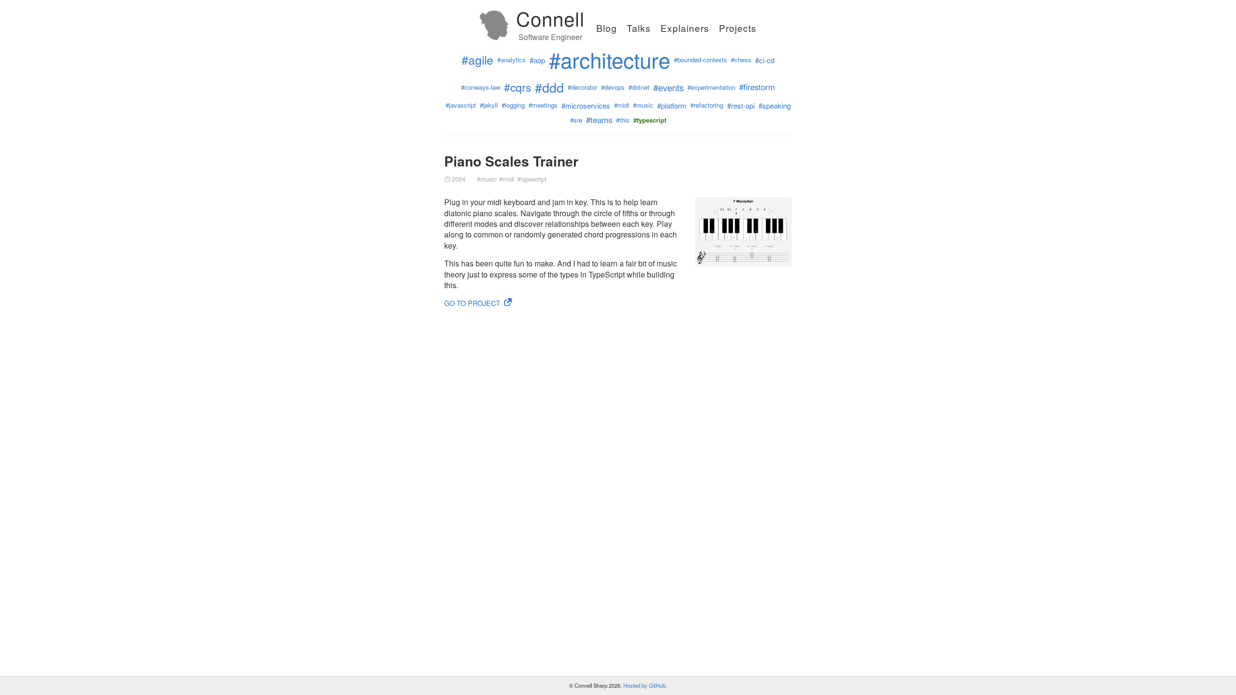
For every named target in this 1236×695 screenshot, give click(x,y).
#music (643, 105)
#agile (477, 60)
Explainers (684, 28)
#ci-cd (764, 60)
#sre (576, 120)
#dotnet (639, 87)
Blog (606, 28)
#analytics (511, 60)
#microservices (586, 105)
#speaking (774, 105)
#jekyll (489, 105)
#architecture (609, 59)
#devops (613, 87)
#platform (672, 105)
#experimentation (711, 87)
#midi (621, 105)
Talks (639, 28)
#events (668, 87)
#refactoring (706, 105)
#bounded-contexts (700, 60)
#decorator (582, 87)
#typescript (532, 178)
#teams (599, 119)
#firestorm (757, 87)
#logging (513, 105)
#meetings (543, 105)
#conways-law (480, 87)
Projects (738, 28)
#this (623, 120)
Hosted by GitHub (644, 685)
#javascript (461, 105)
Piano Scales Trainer (511, 161)
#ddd (549, 88)
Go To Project (472, 303)
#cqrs (517, 87)
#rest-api (741, 105)
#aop (537, 60)
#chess (741, 60)
